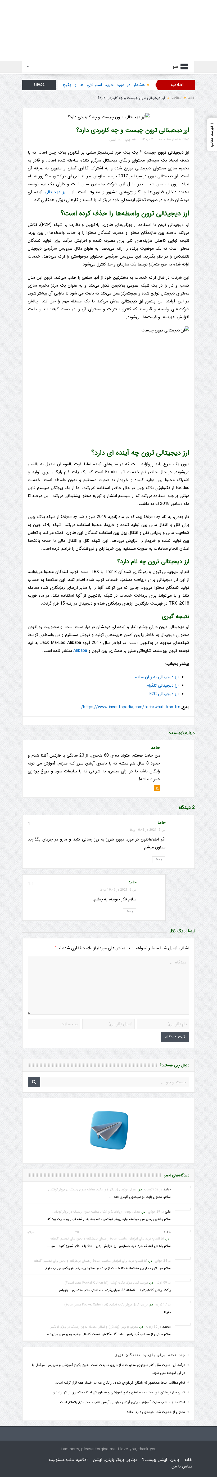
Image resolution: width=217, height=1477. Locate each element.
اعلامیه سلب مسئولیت (68, 1459)
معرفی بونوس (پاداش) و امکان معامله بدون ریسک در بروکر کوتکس (92, 1189)
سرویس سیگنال (46, 1365)
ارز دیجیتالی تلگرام (163, 685)
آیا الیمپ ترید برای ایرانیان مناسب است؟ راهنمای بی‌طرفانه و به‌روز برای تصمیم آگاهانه (107, 1238)
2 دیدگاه (147, 139)
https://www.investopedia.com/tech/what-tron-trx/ (130, 707)
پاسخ (159, 859)
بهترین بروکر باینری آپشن (115, 1459)
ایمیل (112, 139)
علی (168, 1211)
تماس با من (181, 1466)
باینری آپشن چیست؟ (160, 1459)
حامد (161, 139)
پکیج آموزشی (71, 1365)
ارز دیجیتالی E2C (164, 694)
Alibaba (80, 650)
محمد (166, 1326)
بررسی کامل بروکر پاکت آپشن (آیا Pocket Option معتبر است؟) (106, 1282)
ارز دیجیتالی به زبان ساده (157, 677)
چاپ (128, 139)
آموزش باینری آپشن (136, 1402)
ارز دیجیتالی (55, 192)
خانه (188, 1459)
